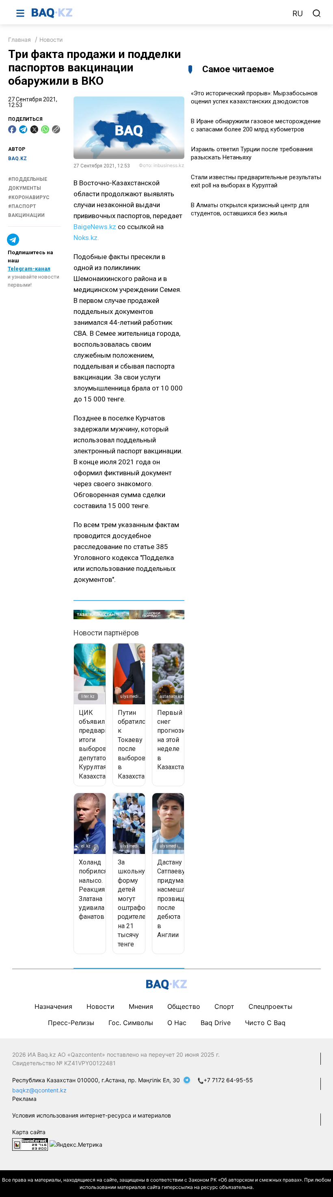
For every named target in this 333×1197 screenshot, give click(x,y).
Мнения (141, 1006)
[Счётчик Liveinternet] (30, 1143)
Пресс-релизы (71, 1023)
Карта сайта (28, 1131)
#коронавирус (29, 197)
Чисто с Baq (265, 1023)
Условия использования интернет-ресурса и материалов (91, 1115)
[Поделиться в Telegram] (23, 129)
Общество (183, 1006)
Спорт (224, 1006)
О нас (176, 1023)
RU (297, 13)
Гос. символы (130, 1023)
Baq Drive (216, 1023)
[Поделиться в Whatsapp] (45, 129)
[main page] (158, 13)
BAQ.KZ (17, 158)
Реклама (24, 1098)
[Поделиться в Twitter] (34, 129)
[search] (316, 13)
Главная (19, 39)
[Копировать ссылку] (56, 129)
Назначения (53, 1006)
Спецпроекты (270, 1006)
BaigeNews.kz (95, 227)
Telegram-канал (29, 269)
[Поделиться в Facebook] (12, 129)
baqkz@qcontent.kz (39, 1090)
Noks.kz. (86, 238)
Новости (51, 39)
